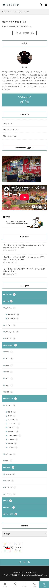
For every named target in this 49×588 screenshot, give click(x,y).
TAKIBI (12, 443)
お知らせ (10, 294)
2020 (8, 392)
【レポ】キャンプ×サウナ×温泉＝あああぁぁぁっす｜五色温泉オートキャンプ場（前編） (23, 258)
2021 (8, 385)
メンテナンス (11, 332)
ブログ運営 (10, 514)
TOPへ (44, 586)
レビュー (10, 325)
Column (9, 507)
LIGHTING (13, 428)
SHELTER (12, 420)
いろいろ (10, 338)
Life (8, 501)
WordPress (41, 575)
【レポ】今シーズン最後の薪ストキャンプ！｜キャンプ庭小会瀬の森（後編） (24, 270)
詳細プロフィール (9, 136)
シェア (15, 586)
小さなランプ (31, 572)
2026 (8, 352)
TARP (11, 416)
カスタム (10, 308)
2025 (8, 358)
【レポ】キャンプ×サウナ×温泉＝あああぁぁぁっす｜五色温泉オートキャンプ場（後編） (23, 246)
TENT (11, 412)
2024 (8, 365)
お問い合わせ (8, 123)
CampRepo (10, 345)
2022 (8, 379)
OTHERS (12, 447)
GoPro (9, 481)
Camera (9, 474)
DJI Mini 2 (10, 487)
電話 (34, 586)
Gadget (9, 467)
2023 (8, 372)
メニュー (24, 586)
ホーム (5, 586)
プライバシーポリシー (11, 130)
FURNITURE (13, 424)
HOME (6, 12)
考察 (8, 461)
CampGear (10, 399)
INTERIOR (13, 318)
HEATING (13, 432)
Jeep (8, 301)
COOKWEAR (14, 435)
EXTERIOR (13, 314)
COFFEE (12, 439)
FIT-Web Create (20, 575)
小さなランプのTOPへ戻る (24, 33)
